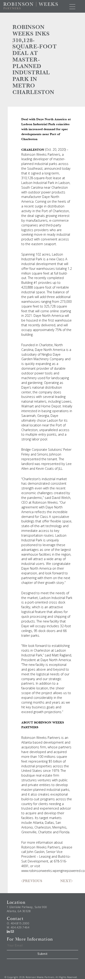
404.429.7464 (20, 927)
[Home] (30, 5)
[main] (42, 453)
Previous (32, 881)
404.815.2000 (20, 923)
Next (65, 881)
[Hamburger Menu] (72, 6)
